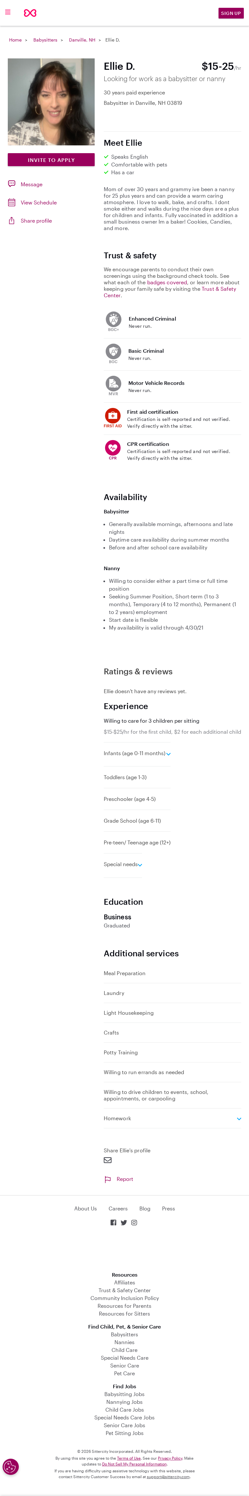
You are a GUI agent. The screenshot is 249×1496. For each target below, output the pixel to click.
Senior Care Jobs (124, 1425)
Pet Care (124, 1373)
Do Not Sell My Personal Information (134, 1464)
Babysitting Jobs (124, 1394)
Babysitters (45, 40)
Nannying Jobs (124, 1402)
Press (168, 1208)
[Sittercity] (30, 13)
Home (15, 40)
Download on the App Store (124, 1249)
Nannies (124, 1342)
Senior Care (124, 1365)
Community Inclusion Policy (124, 1298)
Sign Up (231, 13)
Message (31, 184)
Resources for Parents (124, 1306)
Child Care (124, 1350)
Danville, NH (82, 40)
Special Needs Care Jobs (124, 1417)
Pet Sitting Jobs (125, 1433)
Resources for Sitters (124, 1313)
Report (125, 1179)
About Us (85, 1208)
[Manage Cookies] (11, 1467)
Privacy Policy (170, 1458)
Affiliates (124, 1282)
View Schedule (39, 202)
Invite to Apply (51, 160)
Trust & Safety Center (125, 1290)
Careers (118, 1208)
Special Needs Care (124, 1358)
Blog (144, 1208)
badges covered (167, 282)
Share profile (36, 220)
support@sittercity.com (168, 1476)
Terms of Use (129, 1458)
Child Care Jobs (124, 1409)
